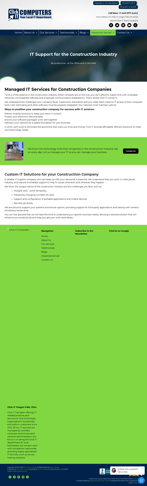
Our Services (47, 32)
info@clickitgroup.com (19, 471)
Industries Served (101, 32)
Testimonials (67, 32)
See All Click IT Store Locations (124, 21)
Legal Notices (94, 481)
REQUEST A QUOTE (128, 7)
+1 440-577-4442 (128, 13)
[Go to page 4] (40, 77)
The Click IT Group (30, 467)
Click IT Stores (54, 467)
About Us (29, 32)
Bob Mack (30, 52)
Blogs (83, 32)
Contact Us (123, 32)
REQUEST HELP (128, 3)
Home (18, 32)
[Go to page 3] (38, 77)
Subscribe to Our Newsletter (106, 3)
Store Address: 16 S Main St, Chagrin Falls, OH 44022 (117, 17)
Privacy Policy (104, 481)
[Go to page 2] (36, 77)
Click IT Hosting (43, 469)
